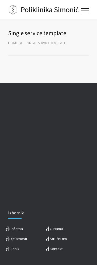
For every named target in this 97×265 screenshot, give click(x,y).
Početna (16, 228)
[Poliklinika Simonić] (44, 10)
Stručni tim (58, 238)
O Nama (56, 228)
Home (13, 43)
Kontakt (56, 248)
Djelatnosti (18, 238)
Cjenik (14, 248)
